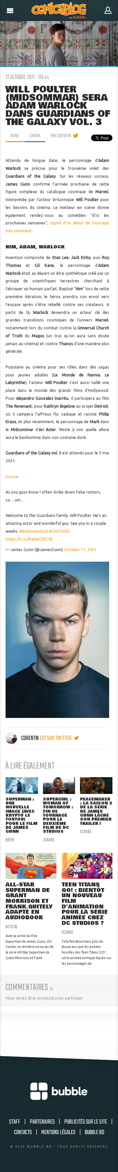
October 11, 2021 (80, 550)
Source (12, 476)
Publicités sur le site (85, 1122)
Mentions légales (58, 1132)
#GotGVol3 (59, 531)
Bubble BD (94, 1132)
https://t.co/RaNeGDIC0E (29, 539)
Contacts (23, 1132)
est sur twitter (56, 738)
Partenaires (42, 1122)
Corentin (30, 738)
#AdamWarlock (33, 531)
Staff (14, 1122)
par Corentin (60, 136)
